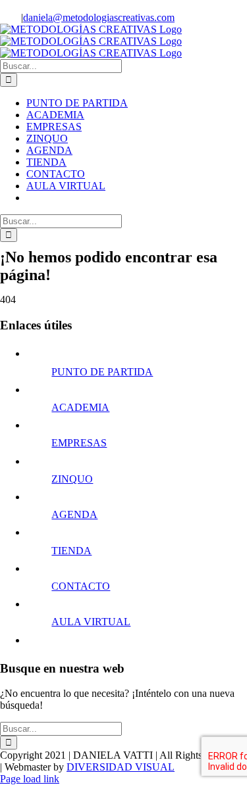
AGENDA (74, 514)
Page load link (29, 778)
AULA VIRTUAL (90, 621)
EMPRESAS (79, 442)
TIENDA (71, 550)
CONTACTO (80, 586)
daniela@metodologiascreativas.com (99, 17)
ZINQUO (72, 479)
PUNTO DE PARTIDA (102, 371)
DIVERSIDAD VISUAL (121, 767)
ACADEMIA (80, 407)
